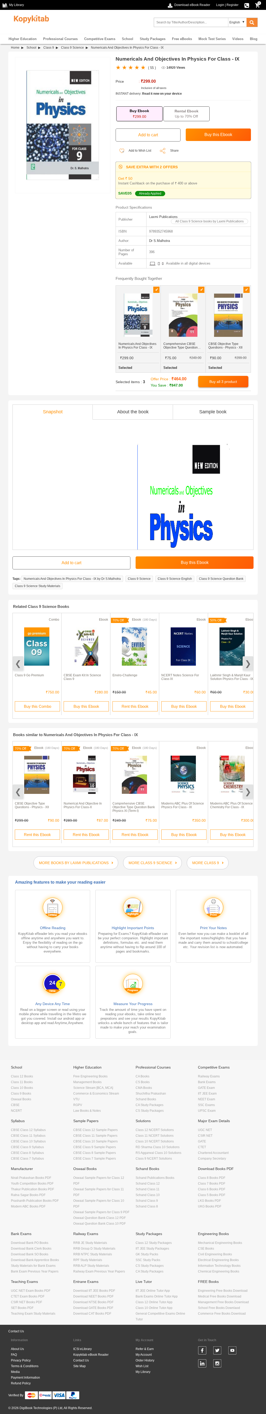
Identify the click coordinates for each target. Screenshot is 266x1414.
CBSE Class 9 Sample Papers (94, 1147)
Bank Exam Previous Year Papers (34, 1271)
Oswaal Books (21, 1099)
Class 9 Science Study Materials (37, 586)
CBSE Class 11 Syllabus (28, 1135)
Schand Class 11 (147, 1189)
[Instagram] (217, 1364)
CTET (202, 1147)
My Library (143, 1372)
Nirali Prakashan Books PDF (31, 1178)
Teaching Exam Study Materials (33, 1313)
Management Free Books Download (223, 1302)
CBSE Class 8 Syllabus (27, 1153)
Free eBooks (182, 39)
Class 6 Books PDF (211, 1189)
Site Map (79, 1366)
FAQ (14, 1355)
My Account (144, 1355)
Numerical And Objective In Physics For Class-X (83, 805)
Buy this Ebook (86, 706)
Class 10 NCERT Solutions (155, 1141)
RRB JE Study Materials (90, 1243)
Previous (18, 663)
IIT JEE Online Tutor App (153, 1291)
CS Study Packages (150, 1111)
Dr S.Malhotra (159, 241)
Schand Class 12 (148, 1183)
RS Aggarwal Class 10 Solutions (158, 1153)
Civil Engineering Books (215, 1254)
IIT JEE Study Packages (152, 1248)
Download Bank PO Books (29, 1243)
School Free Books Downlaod (219, 1308)
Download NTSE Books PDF (93, 1302)
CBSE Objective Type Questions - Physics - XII (32, 805)
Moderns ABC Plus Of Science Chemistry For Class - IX (231, 805)
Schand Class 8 (147, 1206)
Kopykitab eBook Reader (91, 1355)
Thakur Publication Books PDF (32, 1189)
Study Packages (152, 39)
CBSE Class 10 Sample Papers (95, 1141)
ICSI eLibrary (82, 1349)
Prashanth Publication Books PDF (35, 1201)
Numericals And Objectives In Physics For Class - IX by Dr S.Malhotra (72, 579)
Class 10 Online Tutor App (154, 1308)
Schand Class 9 (147, 1201)
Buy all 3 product (223, 382)
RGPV (77, 1105)
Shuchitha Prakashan (151, 1093)
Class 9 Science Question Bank (221, 579)
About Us (17, 1349)
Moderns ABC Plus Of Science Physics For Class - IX (182, 805)
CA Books (142, 1076)
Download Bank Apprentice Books (35, 1260)
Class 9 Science (72, 47)
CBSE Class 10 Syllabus (28, 1141)
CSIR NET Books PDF (26, 1302)
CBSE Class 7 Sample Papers (94, 1158)
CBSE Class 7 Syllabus (27, 1158)
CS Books (143, 1082)
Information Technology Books (219, 1266)
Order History (145, 1360)
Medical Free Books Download (219, 1296)
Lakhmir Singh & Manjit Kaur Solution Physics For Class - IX (231, 677)
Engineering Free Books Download (223, 1291)
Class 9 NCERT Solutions (154, 1158)
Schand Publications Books (155, 1178)
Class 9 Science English (175, 579)
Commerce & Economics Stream (96, 1093)
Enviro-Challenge (124, 675)
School (127, 39)
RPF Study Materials (87, 1260)
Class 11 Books (22, 1082)
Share (174, 150)
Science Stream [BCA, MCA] (93, 1088)
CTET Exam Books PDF (27, 1296)
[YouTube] (232, 1351)
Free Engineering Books (90, 1076)
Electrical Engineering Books (218, 1260)
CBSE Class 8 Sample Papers (94, 1153)
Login (220, 5)
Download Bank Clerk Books (31, 1248)
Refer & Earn (145, 1349)
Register (232, 5)
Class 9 (48, 47)
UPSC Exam (207, 1111)
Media (15, 1372)
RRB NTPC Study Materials (92, 1254)
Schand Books (146, 1099)
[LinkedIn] (202, 1364)
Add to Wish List (139, 150)
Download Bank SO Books (29, 1254)
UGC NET (205, 1130)
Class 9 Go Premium (29, 675)
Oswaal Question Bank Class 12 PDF (99, 1218)
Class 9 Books (21, 1093)
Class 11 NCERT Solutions (155, 1135)
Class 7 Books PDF (211, 1183)
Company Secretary (212, 1158)
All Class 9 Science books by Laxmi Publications (209, 221)
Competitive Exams (99, 39)
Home (15, 47)
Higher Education (23, 39)
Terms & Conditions (24, 1366)
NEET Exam (206, 1099)
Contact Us (16, 1331)
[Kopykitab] (30, 18)
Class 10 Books (22, 1088)
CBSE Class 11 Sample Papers (95, 1135)
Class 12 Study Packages (154, 1243)
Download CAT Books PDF (92, 1313)
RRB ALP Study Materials (91, 1266)
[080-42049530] (246, 5)
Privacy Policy (21, 1360)
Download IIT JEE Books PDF (94, 1291)
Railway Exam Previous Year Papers (99, 1271)
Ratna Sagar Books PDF (28, 1195)
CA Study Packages (149, 1105)
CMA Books (144, 1088)
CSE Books (206, 1248)
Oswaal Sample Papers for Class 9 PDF (101, 1212)
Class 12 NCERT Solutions (155, 1130)
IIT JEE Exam (207, 1093)
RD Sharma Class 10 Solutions (157, 1147)
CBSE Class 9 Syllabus (27, 1147)
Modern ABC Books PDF (28, 1206)
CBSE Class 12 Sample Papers (95, 1130)
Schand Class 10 (148, 1195)
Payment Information (25, 1377)
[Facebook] (202, 1351)
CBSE (15, 1105)
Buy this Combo (37, 706)
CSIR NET (205, 1135)
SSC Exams (206, 1105)
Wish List (142, 1366)
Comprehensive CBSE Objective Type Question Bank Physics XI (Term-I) (133, 807)
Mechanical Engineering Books (220, 1243)
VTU (76, 1099)
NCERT (16, 1111)
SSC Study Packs (148, 1260)
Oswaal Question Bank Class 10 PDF (99, 1223)
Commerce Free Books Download (222, 1313)
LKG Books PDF (209, 1201)
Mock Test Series (212, 39)
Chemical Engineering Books (218, 1271)
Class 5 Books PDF (211, 1195)
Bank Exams (207, 1082)
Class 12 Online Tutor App (154, 1302)
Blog (253, 39)
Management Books (87, 1082)
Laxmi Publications (163, 217)
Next (248, 663)
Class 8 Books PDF (211, 1178)
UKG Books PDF (209, 1206)
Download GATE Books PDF (93, 1308)
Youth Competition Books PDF (32, 1183)
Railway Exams (209, 1076)
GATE (202, 1141)
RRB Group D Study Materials (94, 1248)
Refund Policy (21, 1383)
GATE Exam (206, 1088)
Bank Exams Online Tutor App (157, 1296)
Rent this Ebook (135, 706)
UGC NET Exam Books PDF (30, 1291)
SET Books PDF (22, 1308)
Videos (237, 39)
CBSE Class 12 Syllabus (28, 1130)
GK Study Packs (147, 1254)
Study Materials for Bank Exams (33, 1266)
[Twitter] (217, 1351)
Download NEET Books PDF (93, 1296)
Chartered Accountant (213, 1153)
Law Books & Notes (87, 1111)
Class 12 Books (22, 1076)
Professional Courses (60, 39)
